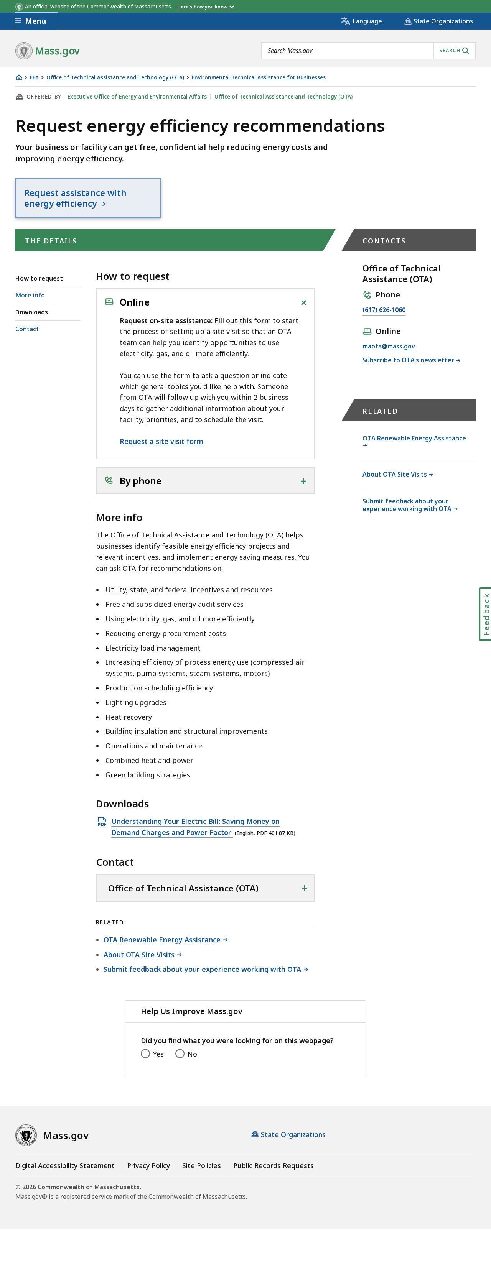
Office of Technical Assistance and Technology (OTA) (115, 77)
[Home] (18, 77)
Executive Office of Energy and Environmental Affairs (137, 96)
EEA (34, 77)
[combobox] (368, 50)
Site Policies (201, 1165)
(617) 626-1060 (383, 310)
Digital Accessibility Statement (65, 1165)
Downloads (31, 312)
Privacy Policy (148, 1165)
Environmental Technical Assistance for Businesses (259, 77)
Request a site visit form (161, 441)
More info (30, 295)
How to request (39, 278)
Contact (27, 329)
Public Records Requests (273, 1165)
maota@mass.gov (388, 347)
